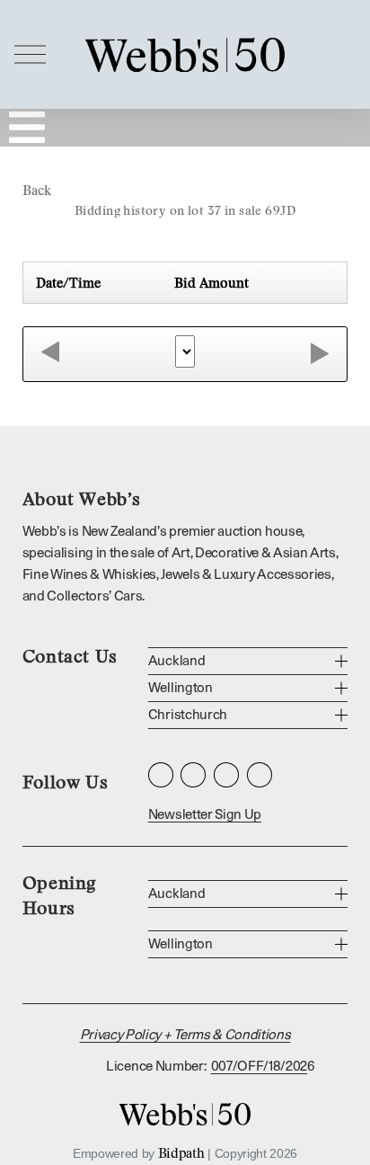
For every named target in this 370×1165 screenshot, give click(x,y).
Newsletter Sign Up (204, 815)
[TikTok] (259, 774)
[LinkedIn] (226, 774)
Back (36, 190)
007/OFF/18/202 (259, 1066)
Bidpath (181, 1152)
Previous (50, 353)
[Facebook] (193, 774)
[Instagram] (160, 774)
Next (320, 353)
